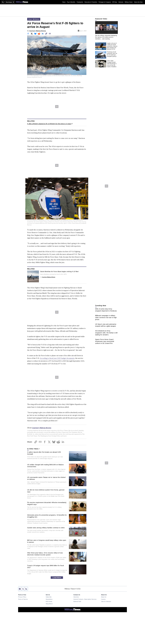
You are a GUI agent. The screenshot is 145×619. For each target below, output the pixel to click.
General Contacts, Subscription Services (84, 599)
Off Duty (114, 2)
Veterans (120, 2)
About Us (103, 597)
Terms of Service (23, 599)
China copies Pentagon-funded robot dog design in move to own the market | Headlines (111, 63)
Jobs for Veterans (106, 601)
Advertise (76, 597)
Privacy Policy (22, 597)
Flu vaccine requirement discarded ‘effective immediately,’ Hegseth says (47, 503)
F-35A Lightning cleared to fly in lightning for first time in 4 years (49, 124)
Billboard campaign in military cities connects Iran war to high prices (106, 317)
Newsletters (49, 599)
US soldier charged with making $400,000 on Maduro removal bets (45, 465)
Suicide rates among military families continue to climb (45, 528)
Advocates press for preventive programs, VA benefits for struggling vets (47, 516)
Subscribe (48, 597)
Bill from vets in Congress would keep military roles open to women (46, 541)
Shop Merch (49, 603)
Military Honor (129, 2)
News (64, 2)
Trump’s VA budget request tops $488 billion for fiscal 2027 (45, 566)
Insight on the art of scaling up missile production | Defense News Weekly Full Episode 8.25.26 (112, 46)
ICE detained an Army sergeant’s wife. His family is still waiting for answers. (106, 333)
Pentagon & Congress (105, 2)
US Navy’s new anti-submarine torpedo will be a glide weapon (105, 325)
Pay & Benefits (71, 2)
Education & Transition (91, 2)
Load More (57, 578)
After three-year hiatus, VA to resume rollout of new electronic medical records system (45, 554)
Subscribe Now (138, 2)
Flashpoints (80, 2)
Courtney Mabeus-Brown (37, 31)
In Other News (33, 449)
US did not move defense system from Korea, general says (45, 491)
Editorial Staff (77, 601)
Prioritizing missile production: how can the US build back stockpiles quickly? (112, 54)
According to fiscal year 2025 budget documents (57, 358)
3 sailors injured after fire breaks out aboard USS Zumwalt (44, 453)
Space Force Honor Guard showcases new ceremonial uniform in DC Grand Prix (104, 341)
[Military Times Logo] (22, 2)
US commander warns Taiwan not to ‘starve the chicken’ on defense (46, 478)
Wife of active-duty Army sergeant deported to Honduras (106, 310)
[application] (106, 27)
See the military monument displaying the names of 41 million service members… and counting (106, 37)
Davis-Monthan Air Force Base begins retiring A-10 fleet (59, 271)
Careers (103, 599)
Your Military (33, 19)
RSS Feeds (49, 601)
